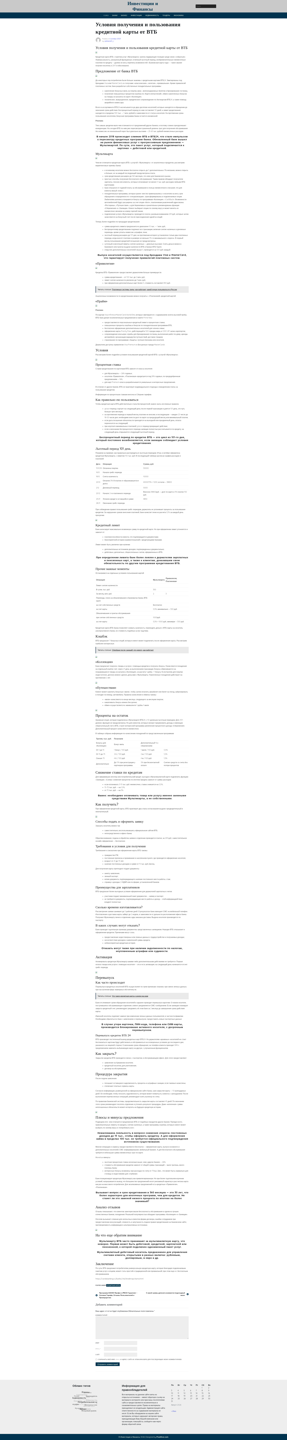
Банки (114, 15)
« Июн (173, 1411)
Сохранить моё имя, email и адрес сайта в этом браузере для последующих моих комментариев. (140, 1359)
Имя (98, 1343)
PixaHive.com (162, 1437)
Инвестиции (136, 15)
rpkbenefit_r (109, 41)
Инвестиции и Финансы (142, 6)
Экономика (179, 15)
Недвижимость (152, 15)
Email (98, 1349)
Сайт (98, 1354)
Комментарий (102, 1315)
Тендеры (166, 15)
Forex (106, 15)
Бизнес (124, 15)
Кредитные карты (113, 1285)
